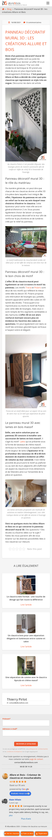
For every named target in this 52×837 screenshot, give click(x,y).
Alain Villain (15, 799)
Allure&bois (11, 826)
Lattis (22, 441)
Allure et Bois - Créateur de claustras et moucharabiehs (25, 776)
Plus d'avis (26, 818)
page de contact (36, 759)
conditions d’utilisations (14, 751)
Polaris (37, 287)
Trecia (28, 287)
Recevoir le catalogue (26, 744)
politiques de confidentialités (38, 749)
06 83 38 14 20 (26, 766)
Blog (9, 9)
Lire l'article (26, 604)
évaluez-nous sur (19, 793)
